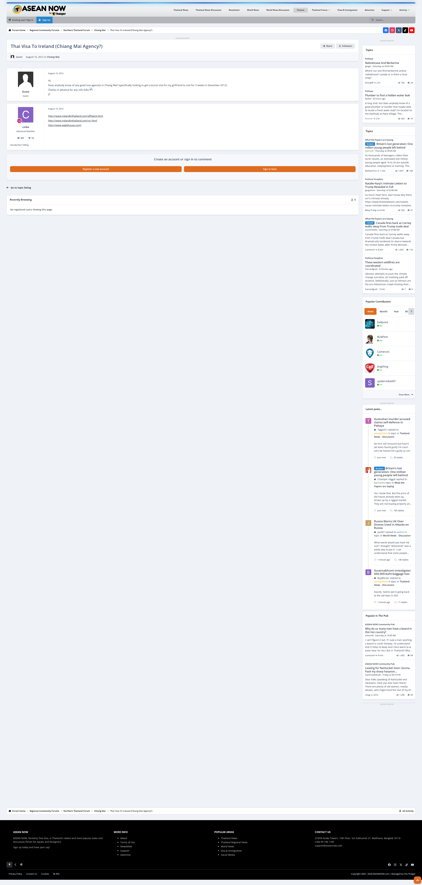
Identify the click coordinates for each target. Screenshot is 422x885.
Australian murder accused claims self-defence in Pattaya (392, 422)
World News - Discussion (397, 535)
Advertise (125, 854)
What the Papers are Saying (379, 139)
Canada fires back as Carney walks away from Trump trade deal (388, 224)
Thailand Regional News (234, 842)
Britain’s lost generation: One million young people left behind (389, 145)
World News (227, 846)
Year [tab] (396, 311)
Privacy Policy (15, 873)
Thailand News (229, 838)
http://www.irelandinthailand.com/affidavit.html (75, 116)
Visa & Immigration (231, 850)
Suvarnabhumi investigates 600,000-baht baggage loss (392, 572)
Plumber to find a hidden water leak (387, 95)
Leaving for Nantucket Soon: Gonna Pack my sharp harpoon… (387, 669)
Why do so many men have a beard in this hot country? (388, 630)
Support (124, 850)
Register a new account (96, 169)
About (123, 838)
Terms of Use (127, 842)
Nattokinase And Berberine (382, 63)
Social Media (228, 854)
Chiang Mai (53, 56)
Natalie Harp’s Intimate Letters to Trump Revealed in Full (386, 185)
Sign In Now (269, 169)
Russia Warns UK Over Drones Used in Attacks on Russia (391, 524)
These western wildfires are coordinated (382, 264)
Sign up (17, 847)
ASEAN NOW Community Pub (380, 624)
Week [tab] (370, 311)
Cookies (45, 873)
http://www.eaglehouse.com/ (64, 125)
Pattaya (369, 58)
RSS (57, 873)
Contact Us (31, 873)
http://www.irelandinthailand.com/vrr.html (72, 120)
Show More (404, 394)
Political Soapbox (374, 179)
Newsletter (126, 846)
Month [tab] (383, 311)
